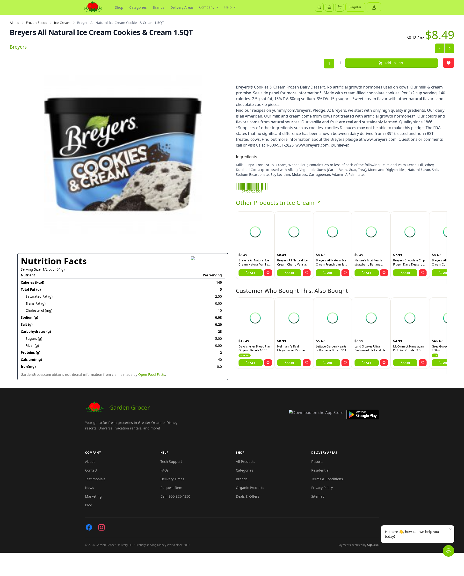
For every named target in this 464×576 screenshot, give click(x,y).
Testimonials (95, 479)
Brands (158, 7)
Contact (91, 470)
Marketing (93, 496)
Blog (88, 505)
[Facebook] (89, 527)
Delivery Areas (182, 7)
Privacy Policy (322, 487)
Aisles (14, 22)
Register (355, 7)
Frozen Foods (36, 22)
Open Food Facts (151, 374)
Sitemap (318, 496)
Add (252, 272)
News (89, 487)
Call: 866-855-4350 (175, 496)
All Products (245, 461)
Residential (320, 470)
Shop (119, 7)
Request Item (171, 487)
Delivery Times (172, 479)
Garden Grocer (129, 407)
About (90, 461)
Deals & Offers (247, 496)
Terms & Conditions (327, 479)
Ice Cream (62, 22)
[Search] (319, 7)
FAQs (164, 470)
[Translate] (329, 7)
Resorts (317, 461)
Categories (138, 7)
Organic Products (250, 487)
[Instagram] (101, 527)
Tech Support (171, 461)
